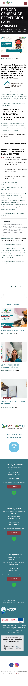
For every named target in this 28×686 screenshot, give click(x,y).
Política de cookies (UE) (9, 602)
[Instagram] (17, 665)
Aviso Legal (21, 602)
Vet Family (16, 58)
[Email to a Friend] (20, 287)
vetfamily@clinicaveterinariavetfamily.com (14, 482)
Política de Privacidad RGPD (10, 600)
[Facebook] (11, 665)
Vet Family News (5, 55)
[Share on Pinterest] (18, 287)
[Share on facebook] (11, 287)
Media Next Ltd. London (19, 674)
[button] (14, 486)
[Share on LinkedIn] (15, 287)
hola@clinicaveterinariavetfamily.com (14, 528)
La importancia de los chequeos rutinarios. (10, 366)
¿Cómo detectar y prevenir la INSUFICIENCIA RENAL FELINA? (22, 295)
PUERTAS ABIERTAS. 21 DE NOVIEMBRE (7, 295)
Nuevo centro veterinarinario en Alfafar (13, 402)
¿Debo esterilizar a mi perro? (13, 330)
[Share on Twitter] (13, 287)
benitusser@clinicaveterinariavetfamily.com (14, 575)
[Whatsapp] (14, 493)
